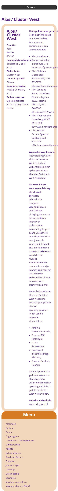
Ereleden (10, 461)
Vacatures (11, 477)
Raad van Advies (14, 457)
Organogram (12, 436)
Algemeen (11, 423)
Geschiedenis (12, 473)
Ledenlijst (10, 469)
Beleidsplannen (13, 452)
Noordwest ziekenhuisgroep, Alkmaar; (40, 353)
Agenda (9, 448)
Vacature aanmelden (16, 481)
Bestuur (10, 427)
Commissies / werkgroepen (20, 440)
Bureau (9, 432)
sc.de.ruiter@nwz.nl (44, 111)
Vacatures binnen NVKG (18, 486)
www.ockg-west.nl (38, 404)
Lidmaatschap (13, 444)
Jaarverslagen (12, 465)
